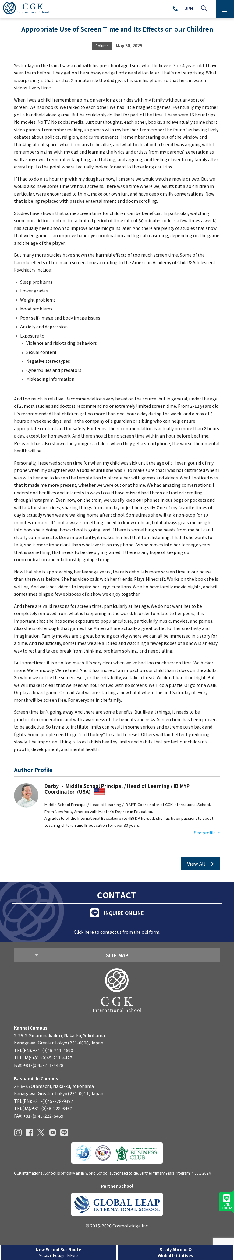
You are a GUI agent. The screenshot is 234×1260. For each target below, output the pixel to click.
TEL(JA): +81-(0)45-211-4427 (43, 1057)
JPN (189, 8)
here (89, 932)
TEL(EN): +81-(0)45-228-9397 (43, 1101)
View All (196, 863)
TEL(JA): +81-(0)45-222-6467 (43, 1108)
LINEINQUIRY (226, 1206)
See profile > (207, 832)
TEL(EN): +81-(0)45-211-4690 (43, 1050)
